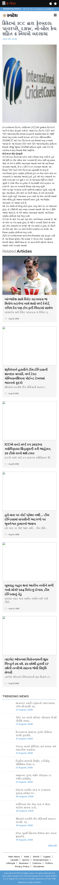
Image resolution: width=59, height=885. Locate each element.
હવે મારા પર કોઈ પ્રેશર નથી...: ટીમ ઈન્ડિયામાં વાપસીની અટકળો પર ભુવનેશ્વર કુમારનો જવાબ (27, 519)
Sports (25, 860)
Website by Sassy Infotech (29, 882)
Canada (14, 860)
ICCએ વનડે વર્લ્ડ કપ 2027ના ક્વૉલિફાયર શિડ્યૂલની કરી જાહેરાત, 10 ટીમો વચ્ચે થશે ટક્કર (28, 449)
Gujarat (47, 856)
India (26, 856)
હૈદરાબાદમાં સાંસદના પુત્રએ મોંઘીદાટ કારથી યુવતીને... (34, 734)
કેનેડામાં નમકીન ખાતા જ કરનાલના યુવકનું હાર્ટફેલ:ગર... (33, 792)
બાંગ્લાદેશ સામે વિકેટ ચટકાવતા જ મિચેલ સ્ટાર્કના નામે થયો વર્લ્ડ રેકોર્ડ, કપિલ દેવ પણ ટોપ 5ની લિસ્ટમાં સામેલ (29, 303)
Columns (36, 863)
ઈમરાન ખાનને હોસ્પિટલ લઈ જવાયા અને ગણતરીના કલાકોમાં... (36, 748)
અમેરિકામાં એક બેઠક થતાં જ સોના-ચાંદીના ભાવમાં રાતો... (33, 806)
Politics (49, 863)
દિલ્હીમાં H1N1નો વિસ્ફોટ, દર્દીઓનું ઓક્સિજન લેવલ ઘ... (32, 763)
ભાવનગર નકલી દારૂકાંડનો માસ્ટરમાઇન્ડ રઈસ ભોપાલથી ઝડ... (35, 705)
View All (52, 845)
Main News (14, 856)
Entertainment (41, 860)
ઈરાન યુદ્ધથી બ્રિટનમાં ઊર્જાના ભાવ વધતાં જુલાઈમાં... (36, 835)
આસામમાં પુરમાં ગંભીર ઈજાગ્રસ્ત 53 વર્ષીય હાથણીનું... (33, 777)
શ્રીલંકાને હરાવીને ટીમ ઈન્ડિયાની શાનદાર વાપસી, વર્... (36, 821)
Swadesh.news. (27, 873)
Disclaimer (38, 866)
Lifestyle (10, 863)
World (36, 856)
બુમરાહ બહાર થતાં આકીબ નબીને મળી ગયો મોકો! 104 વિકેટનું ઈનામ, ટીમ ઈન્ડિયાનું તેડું (29, 590)
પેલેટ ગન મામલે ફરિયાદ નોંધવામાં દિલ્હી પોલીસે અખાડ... (36, 719)
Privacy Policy (22, 866)
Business (23, 863)
